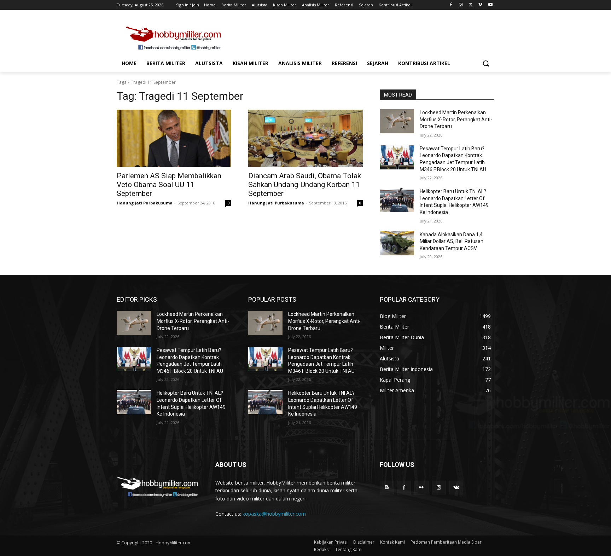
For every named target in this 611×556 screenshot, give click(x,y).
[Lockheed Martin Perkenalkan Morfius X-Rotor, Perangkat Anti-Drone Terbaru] (397, 121)
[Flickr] (421, 487)
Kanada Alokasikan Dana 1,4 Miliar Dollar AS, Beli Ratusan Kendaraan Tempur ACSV (451, 241)
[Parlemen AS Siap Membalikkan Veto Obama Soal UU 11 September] (174, 138)
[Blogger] (387, 487)
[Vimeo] (480, 5)
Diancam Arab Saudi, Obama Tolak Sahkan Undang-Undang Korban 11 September (304, 185)
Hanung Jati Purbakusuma (145, 202)
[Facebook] (451, 5)
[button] (485, 63)
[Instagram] (461, 5)
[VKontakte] (456, 487)
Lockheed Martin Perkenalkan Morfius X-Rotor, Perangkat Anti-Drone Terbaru (456, 119)
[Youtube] (490, 5)
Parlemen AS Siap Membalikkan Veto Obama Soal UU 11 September (169, 185)
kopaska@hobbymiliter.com (274, 513)
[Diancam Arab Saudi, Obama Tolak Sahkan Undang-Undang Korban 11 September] (305, 138)
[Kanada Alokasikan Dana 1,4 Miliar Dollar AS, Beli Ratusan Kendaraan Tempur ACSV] (397, 243)
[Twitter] (471, 5)
